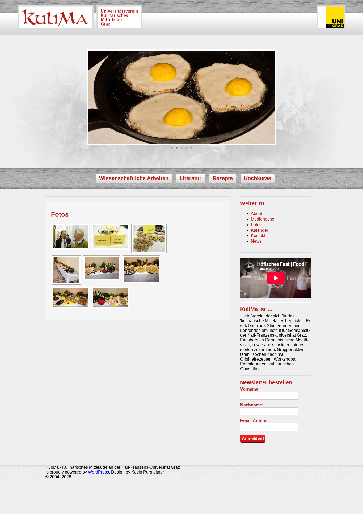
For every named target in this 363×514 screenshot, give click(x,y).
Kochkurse (257, 178)
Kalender (259, 230)
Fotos (60, 214)
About (256, 213)
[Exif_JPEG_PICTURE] (70, 237)
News (256, 241)
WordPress (98, 472)
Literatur (190, 178)
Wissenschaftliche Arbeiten (133, 178)
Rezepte (223, 178)
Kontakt (258, 235)
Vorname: (250, 389)
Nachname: (251, 405)
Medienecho (262, 219)
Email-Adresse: (255, 420)
